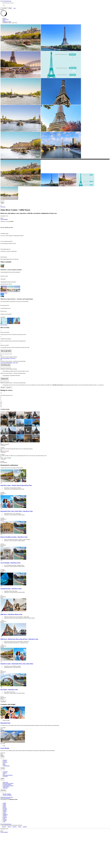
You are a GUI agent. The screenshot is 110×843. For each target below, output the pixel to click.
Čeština (4, 805)
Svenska (4, 820)
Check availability (4, 219)
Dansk (4, 806)
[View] (4, 418)
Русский (5, 819)
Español (4, 809)
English (4, 803)
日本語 (4, 815)
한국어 (4, 812)
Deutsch (4, 807)
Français (4, 811)
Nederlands (5, 814)
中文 (4, 821)
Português (5, 817)
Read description (4, 292)
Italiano (4, 813)
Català (4, 804)
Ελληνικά (5, 808)
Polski (4, 818)
